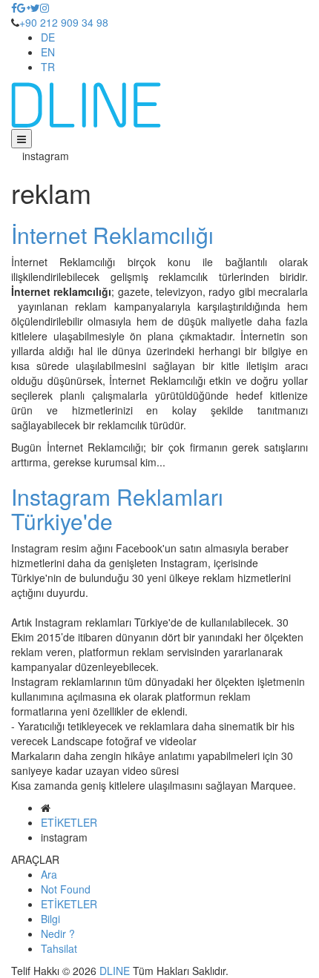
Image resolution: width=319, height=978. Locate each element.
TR (48, 66)
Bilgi (50, 918)
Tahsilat (59, 948)
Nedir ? (58, 933)
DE (48, 37)
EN (48, 51)
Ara (49, 874)
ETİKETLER (69, 822)
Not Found (66, 889)
